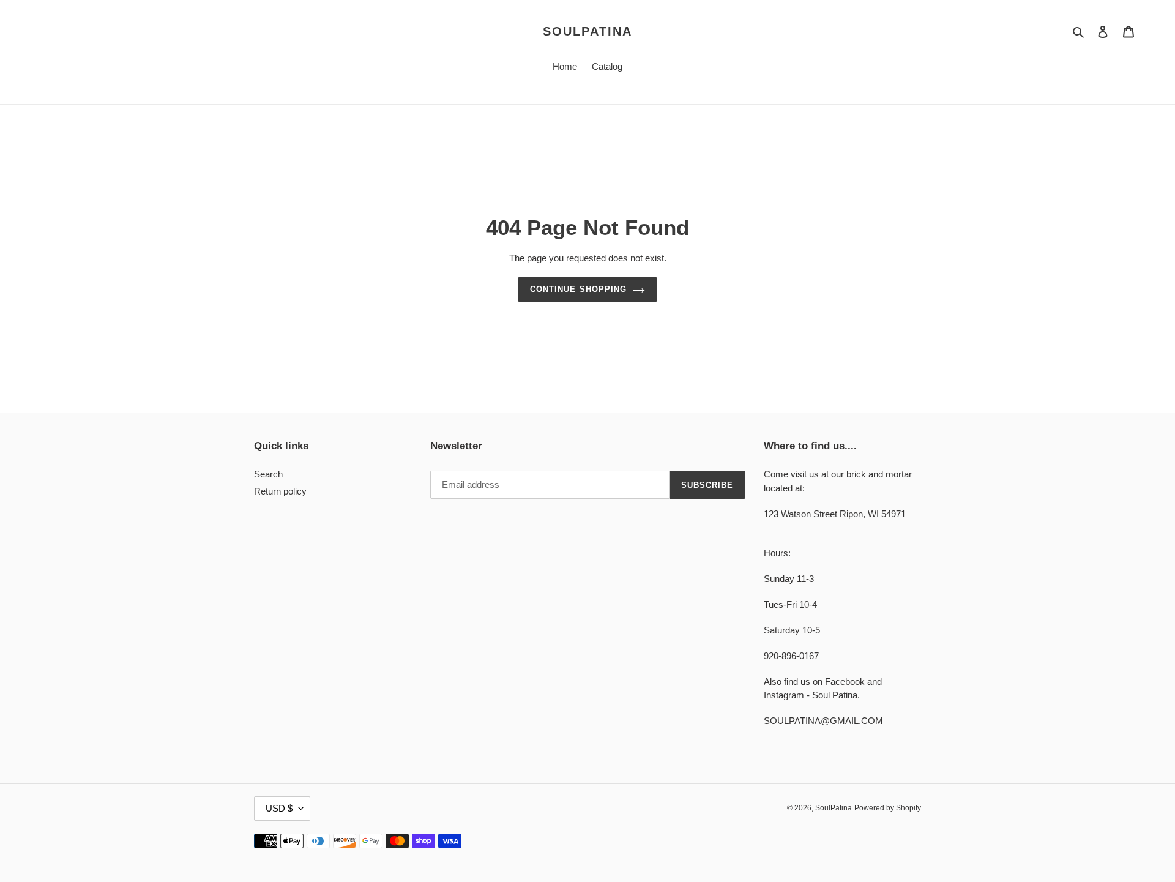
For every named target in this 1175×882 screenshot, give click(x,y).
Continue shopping (578, 289)
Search (268, 474)
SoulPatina (587, 31)
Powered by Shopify (887, 808)
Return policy (280, 491)
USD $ (279, 808)
